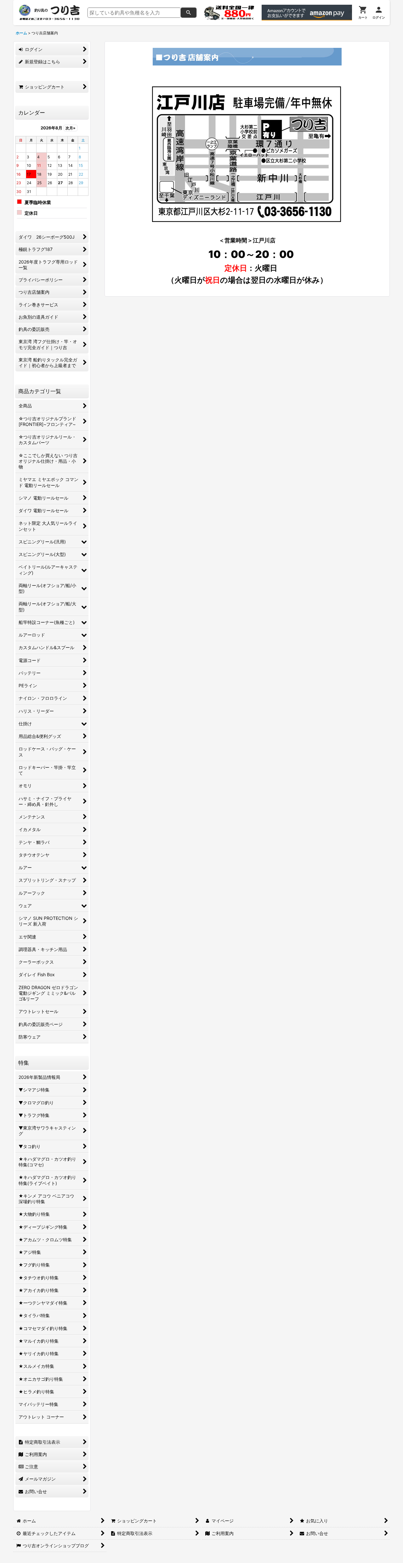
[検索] (188, 13)
